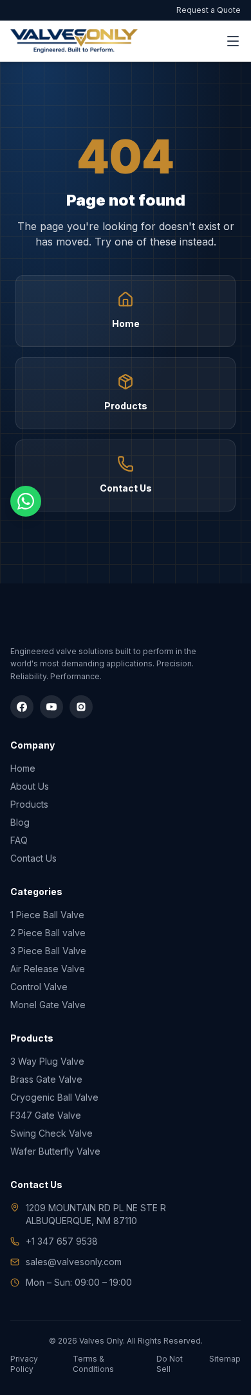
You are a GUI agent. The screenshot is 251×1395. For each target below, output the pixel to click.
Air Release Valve (47, 968)
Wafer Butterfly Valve (55, 1151)
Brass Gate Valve (46, 1079)
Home (22, 768)
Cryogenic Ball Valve (54, 1097)
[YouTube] (51, 706)
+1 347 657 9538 (62, 1241)
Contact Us (33, 858)
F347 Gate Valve (45, 1115)
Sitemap (225, 1359)
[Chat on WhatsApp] (25, 501)
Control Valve (39, 986)
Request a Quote (208, 10)
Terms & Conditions (93, 1364)
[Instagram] (81, 706)
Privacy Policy (24, 1364)
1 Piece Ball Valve (47, 914)
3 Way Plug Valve (47, 1061)
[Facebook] (21, 706)
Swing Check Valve (51, 1133)
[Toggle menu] (233, 41)
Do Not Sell (169, 1364)
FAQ (19, 840)
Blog (20, 822)
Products (29, 804)
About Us (29, 786)
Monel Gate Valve (48, 1004)
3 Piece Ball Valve (48, 950)
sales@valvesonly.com (74, 1261)
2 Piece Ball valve (48, 932)
